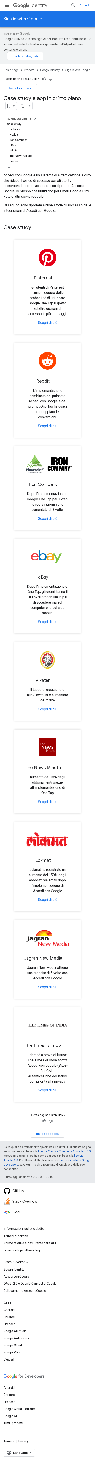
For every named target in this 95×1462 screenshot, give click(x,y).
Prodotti (29, 70)
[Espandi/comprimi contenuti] (34, 118)
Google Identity (50, 70)
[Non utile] (50, 79)
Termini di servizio (16, 1236)
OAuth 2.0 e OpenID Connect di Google (30, 1283)
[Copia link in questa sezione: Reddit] (54, 381)
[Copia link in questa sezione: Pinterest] (57, 278)
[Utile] (44, 79)
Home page (11, 70)
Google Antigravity (16, 1338)
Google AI (10, 1416)
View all (9, 1359)
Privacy (23, 1441)
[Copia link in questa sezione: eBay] (52, 577)
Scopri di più (47, 323)
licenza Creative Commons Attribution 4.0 (64, 1151)
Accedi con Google (16, 1276)
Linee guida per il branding (22, 1250)
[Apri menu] (7, 5)
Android (9, 1310)
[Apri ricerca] (73, 5)
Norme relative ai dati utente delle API (30, 1243)
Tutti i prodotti (13, 1423)
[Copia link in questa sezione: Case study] (35, 228)
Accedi (85, 5)
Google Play (12, 1352)
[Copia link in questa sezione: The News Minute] (65, 768)
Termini (9, 1441)
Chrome (9, 1317)
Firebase (9, 1324)
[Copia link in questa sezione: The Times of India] (66, 1046)
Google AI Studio (15, 1331)
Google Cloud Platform (19, 1409)
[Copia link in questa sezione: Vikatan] (55, 680)
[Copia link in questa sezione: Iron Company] (61, 484)
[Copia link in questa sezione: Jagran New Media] (66, 958)
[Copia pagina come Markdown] (23, 106)
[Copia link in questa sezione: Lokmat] (55, 860)
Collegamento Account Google (25, 1290)
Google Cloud (13, 1345)
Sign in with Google (23, 19)
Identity (38, 5)
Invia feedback (20, 88)
